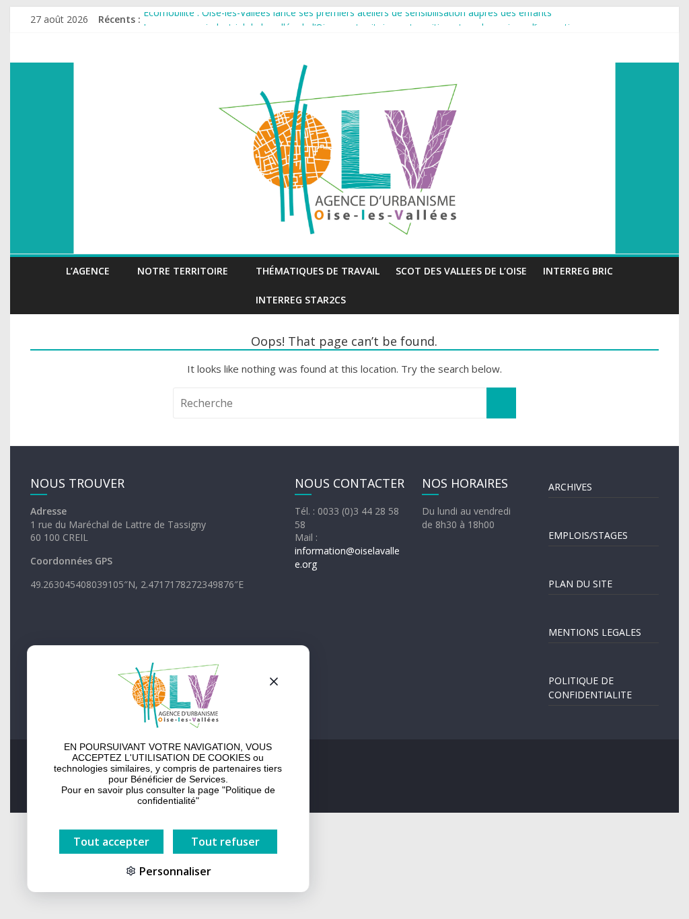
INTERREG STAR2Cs (301, 299)
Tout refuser (225, 841)
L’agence (88, 270)
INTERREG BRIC (578, 270)
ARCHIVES (570, 486)
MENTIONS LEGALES (594, 632)
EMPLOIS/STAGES (588, 535)
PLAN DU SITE (580, 583)
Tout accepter (111, 841)
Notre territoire (182, 270)
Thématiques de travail (317, 270)
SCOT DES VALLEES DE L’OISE (461, 270)
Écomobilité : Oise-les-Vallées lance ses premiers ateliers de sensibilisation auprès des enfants (347, 18)
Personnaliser (174, 871)
